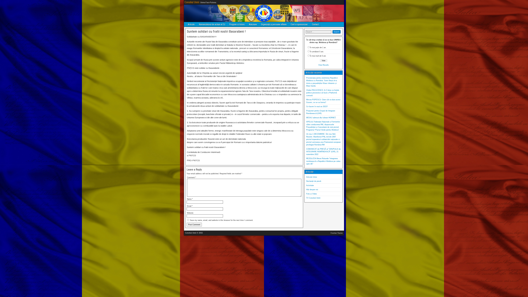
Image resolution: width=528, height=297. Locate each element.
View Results (323, 65)
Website (190, 213)
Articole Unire (311, 177)
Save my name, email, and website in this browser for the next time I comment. (221, 220)
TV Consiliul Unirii (313, 198)
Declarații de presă (313, 181)
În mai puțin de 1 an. (318, 47)
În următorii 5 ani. (317, 52)
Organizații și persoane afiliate (274, 24)
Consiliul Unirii (192, 2)
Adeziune (253, 24)
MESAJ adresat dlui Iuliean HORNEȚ (321, 118)
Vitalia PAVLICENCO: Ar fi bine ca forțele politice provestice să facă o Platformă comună (322, 93)
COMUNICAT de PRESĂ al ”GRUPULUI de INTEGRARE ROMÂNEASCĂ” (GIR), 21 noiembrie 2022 (323, 151)
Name (190, 199)
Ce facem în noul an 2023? (317, 106)
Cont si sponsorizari (299, 24)
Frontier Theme (337, 233)
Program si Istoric (237, 24)
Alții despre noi (312, 190)
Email (190, 206)
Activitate (310, 185)
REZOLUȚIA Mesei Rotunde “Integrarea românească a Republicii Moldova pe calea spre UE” (323, 161)
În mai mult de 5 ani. (318, 56)
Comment (191, 177)
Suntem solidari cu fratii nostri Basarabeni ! (216, 31)
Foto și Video (311, 194)
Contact (315, 24)
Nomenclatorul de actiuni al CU (212, 24)
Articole (191, 24)
